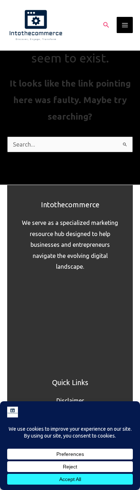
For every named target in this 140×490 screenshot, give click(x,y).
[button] (106, 24)
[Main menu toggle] (125, 25)
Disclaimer (70, 400)
